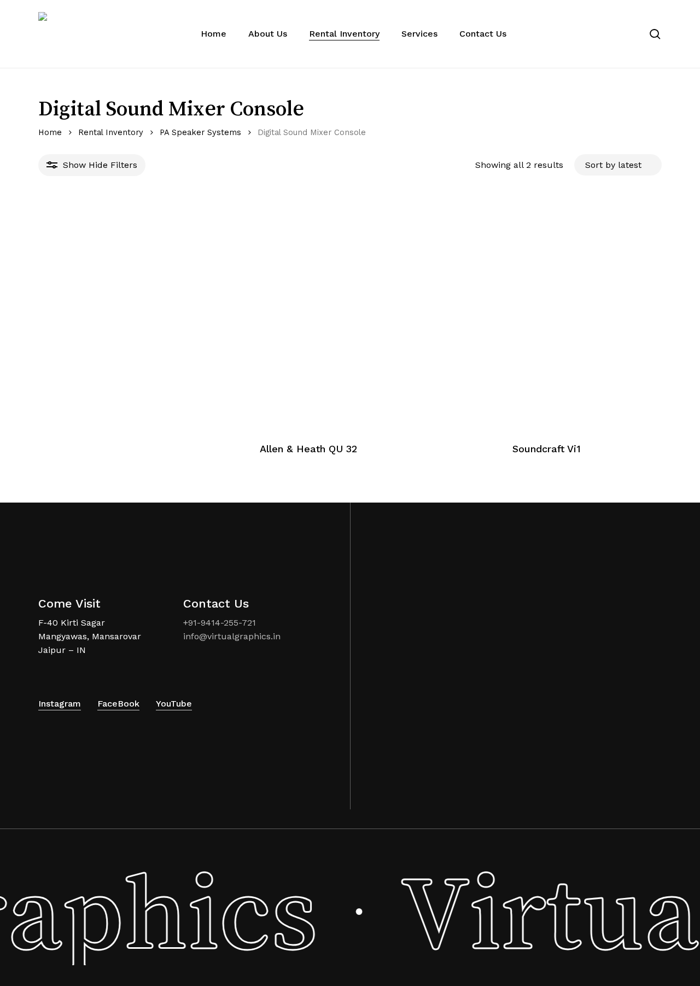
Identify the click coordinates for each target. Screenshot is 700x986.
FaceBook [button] (118, 703)
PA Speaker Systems (200, 132)
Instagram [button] (59, 703)
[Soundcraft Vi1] (546, 314)
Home (50, 132)
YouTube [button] (174, 703)
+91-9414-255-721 (219, 622)
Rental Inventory (110, 132)
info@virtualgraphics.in (232, 636)
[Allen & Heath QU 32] (308, 314)
